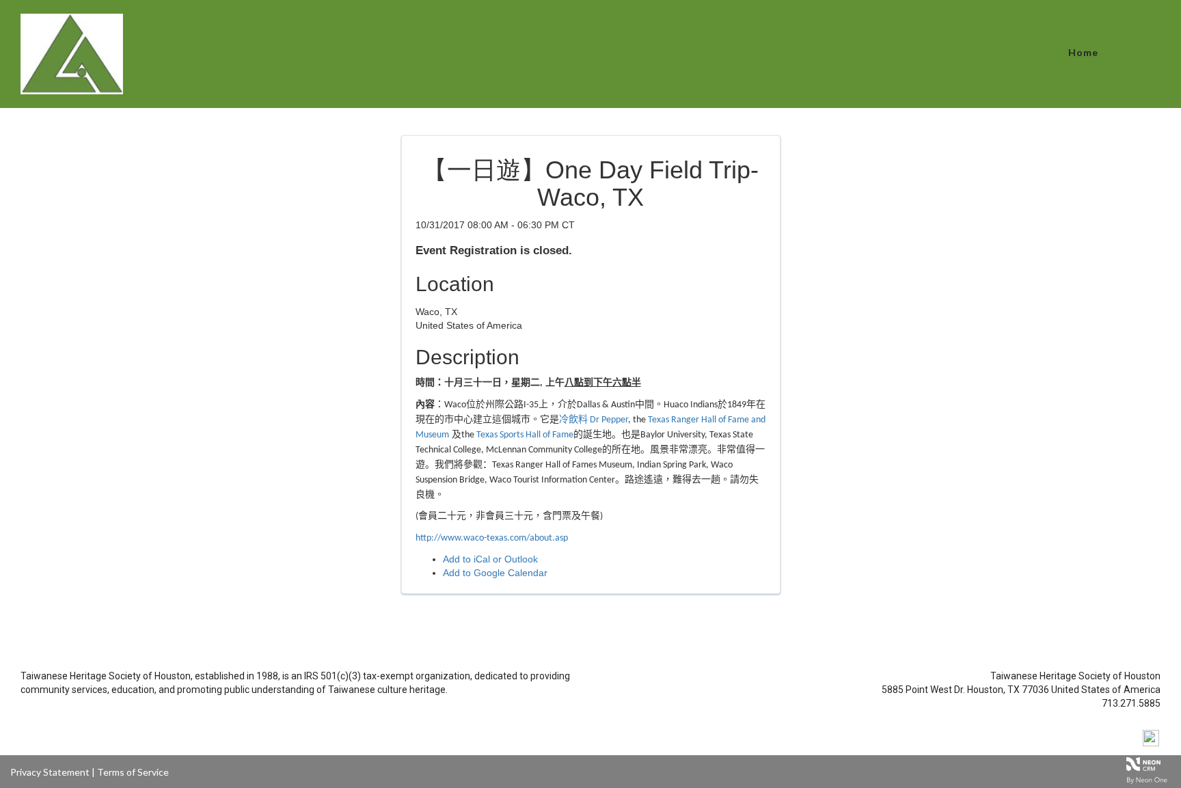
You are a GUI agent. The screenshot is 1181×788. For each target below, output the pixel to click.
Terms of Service (133, 772)
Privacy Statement (50, 772)
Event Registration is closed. (494, 250)
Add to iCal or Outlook (490, 559)
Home (1083, 52)
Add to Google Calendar (495, 572)
